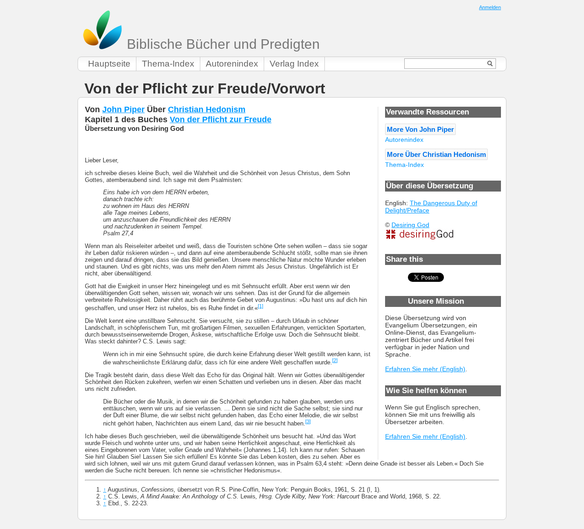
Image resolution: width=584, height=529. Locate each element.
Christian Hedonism (206, 109)
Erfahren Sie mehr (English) (425, 369)
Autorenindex (232, 63)
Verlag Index (294, 63)
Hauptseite (109, 63)
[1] (260, 306)
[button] (420, 129)
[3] (308, 421)
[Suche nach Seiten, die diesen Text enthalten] (490, 63)
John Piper (123, 109)
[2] (335, 360)
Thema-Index (168, 63)
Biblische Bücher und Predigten (221, 44)
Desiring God (410, 224)
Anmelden (490, 7)
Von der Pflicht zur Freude (220, 119)
